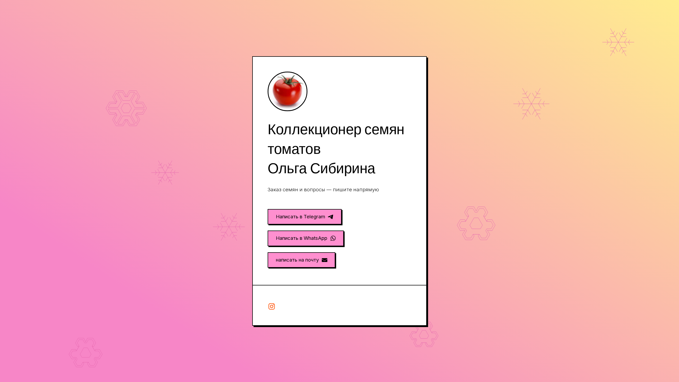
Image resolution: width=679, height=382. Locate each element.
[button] (305, 216)
